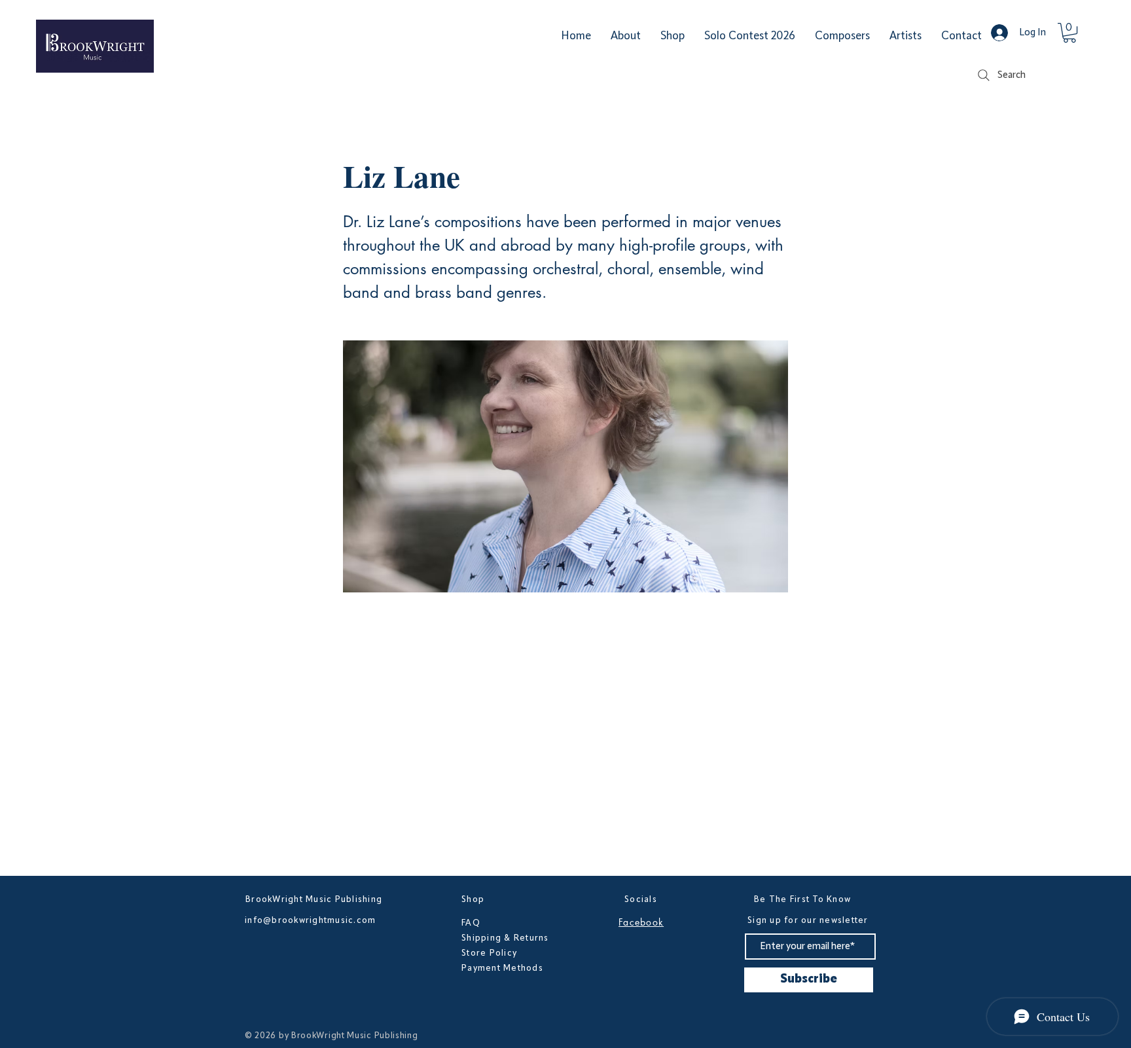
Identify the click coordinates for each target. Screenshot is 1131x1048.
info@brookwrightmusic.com (310, 920)
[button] (1069, 33)
